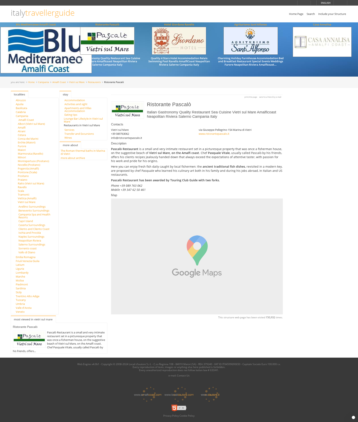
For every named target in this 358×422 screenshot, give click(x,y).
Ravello (22, 187)
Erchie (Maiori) (26, 142)
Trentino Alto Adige (27, 296)
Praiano (22, 179)
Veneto (20, 311)
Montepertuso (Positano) (33, 161)
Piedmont (22, 284)
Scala (21, 190)
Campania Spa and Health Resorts (34, 216)
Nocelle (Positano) (29, 164)
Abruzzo (21, 100)
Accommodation (74, 100)
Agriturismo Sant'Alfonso (250, 24)
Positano (23, 175)
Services (69, 129)
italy (43, 13)
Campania (43, 82)
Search (311, 14)
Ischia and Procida (29, 232)
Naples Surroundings (31, 236)
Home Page (296, 14)
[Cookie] (353, 417)
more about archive (73, 158)
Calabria (21, 112)
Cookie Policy (187, 415)
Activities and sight (75, 104)
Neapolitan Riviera (29, 240)
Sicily (19, 292)
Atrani (21, 131)
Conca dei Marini (28, 138)
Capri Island (25, 221)
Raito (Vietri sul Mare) (31, 183)
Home (31, 82)
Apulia (19, 104)
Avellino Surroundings (32, 206)
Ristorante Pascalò (107, 24)
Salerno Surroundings (31, 244)
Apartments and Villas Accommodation (77, 109)
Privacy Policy (171, 415)
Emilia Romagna (25, 257)
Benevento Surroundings (33, 210)
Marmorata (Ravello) (30, 153)
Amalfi (22, 127)
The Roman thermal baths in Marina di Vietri (83, 152)
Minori (22, 157)
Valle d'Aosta (23, 307)
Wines (68, 137)
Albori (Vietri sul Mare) (31, 123)
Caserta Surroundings (31, 225)
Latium (20, 264)
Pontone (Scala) (27, 172)
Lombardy (22, 272)
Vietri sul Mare (77, 82)
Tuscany (21, 299)
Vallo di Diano (26, 252)
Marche (20, 276)
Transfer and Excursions (79, 133)
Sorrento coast (27, 248)
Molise (20, 280)
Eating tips (70, 114)
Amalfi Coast (59, 82)
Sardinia (21, 288)
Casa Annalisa (322, 24)
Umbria (20, 303)
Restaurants (94, 82)
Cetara (22, 134)
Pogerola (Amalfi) (28, 168)
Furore (22, 146)
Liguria (20, 268)
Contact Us (183, 375)
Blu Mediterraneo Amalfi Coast (36, 24)
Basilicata (21, 108)
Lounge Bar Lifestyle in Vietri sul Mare (83, 120)
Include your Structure (332, 14)
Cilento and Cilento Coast (34, 228)
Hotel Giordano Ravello (179, 24)
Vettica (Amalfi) (27, 198)
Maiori (22, 149)
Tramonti (23, 194)
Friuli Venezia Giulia (27, 261)
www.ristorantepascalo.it (214, 134)
